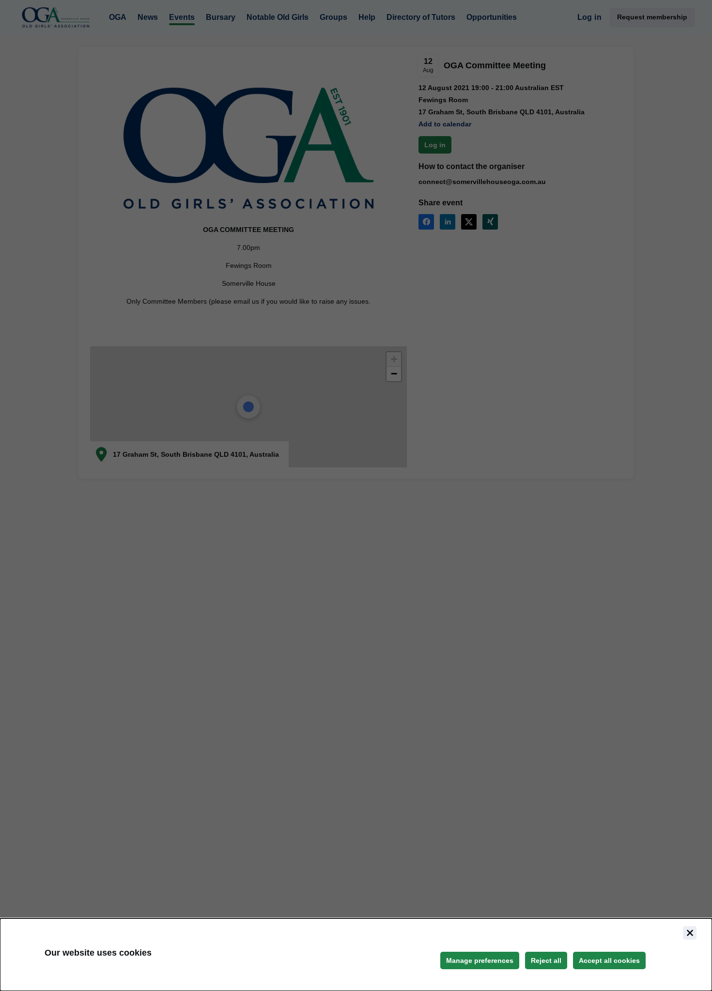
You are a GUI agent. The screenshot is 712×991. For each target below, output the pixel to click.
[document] (356, 954)
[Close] (690, 933)
